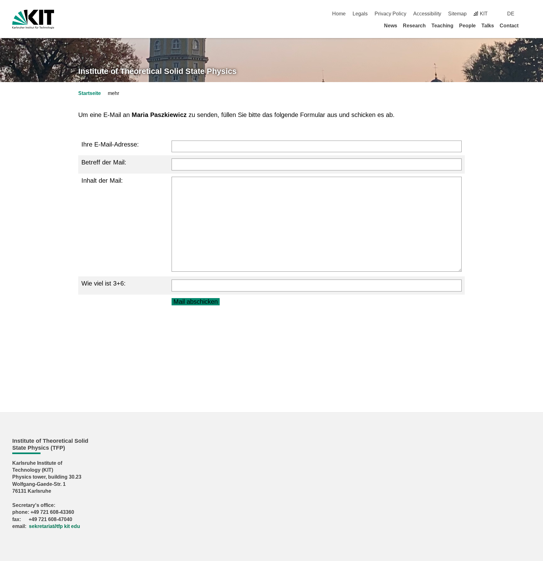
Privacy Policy (390, 13)
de (510, 13)
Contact (509, 25)
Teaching (442, 25)
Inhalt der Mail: (102, 180)
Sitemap (457, 13)
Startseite (89, 93)
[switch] (528, 14)
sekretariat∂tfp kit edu (54, 526)
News (390, 25)
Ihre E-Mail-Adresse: (110, 144)
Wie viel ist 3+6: (103, 283)
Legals (360, 13)
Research (414, 25)
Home (339, 13)
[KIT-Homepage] (33, 19)
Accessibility (427, 13)
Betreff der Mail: (103, 162)
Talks (487, 25)
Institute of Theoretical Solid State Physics (157, 71)
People (467, 25)
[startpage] (528, 25)
